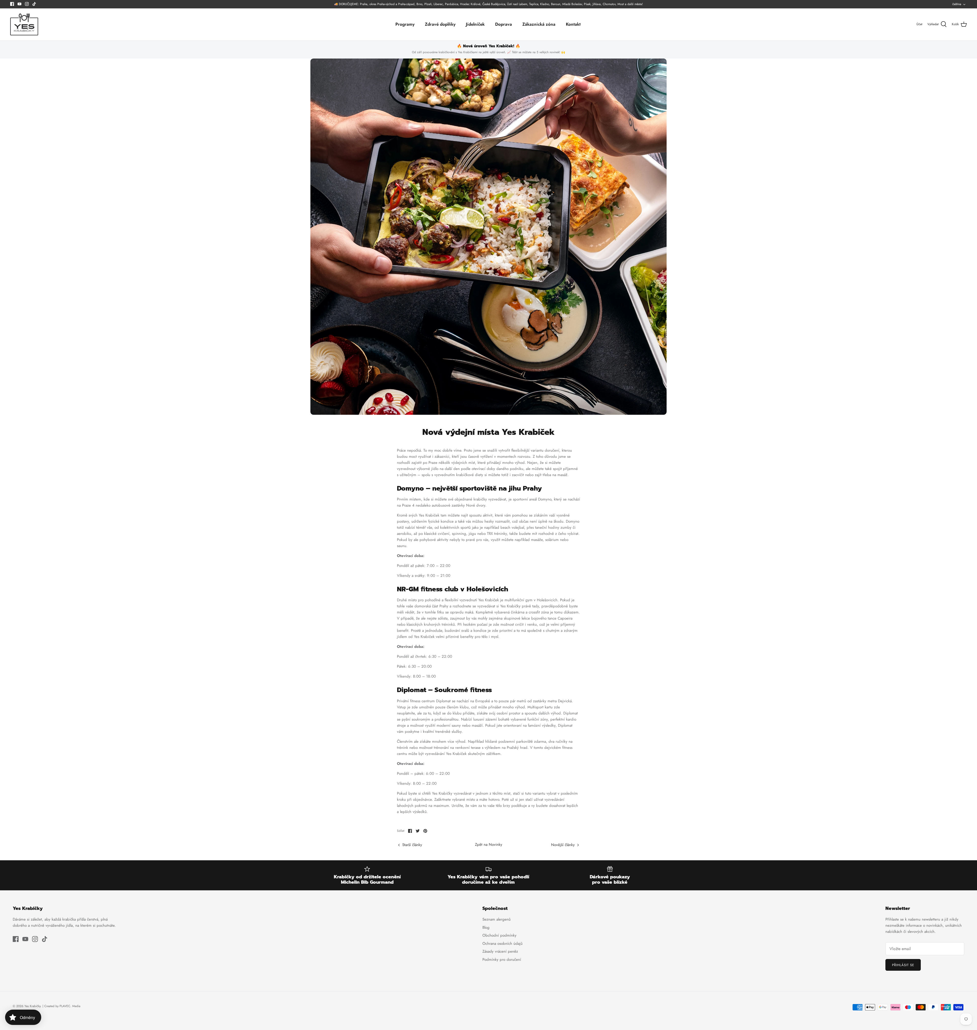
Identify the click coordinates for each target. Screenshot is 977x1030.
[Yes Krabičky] (24, 24)
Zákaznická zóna (538, 24)
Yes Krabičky (32, 1006)
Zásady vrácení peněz (500, 951)
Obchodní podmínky (499, 935)
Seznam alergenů (496, 919)
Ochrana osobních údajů (502, 943)
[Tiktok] (34, 4)
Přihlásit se (903, 965)
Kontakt (573, 24)
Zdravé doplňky (440, 24)
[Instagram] (27, 4)
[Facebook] (12, 4)
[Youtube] (19, 4)
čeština (956, 4)
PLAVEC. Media (70, 1006)
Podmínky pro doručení (501, 959)
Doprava (503, 24)
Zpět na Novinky (488, 844)
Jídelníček (475, 24)
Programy (404, 24)
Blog (486, 927)
